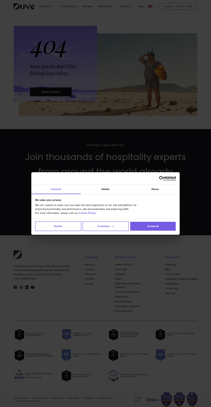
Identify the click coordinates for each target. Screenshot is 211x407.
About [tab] (155, 189)
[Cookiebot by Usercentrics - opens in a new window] (161, 178)
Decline (58, 226)
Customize (103, 226)
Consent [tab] (56, 189)
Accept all (153, 226)
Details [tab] (106, 189)
